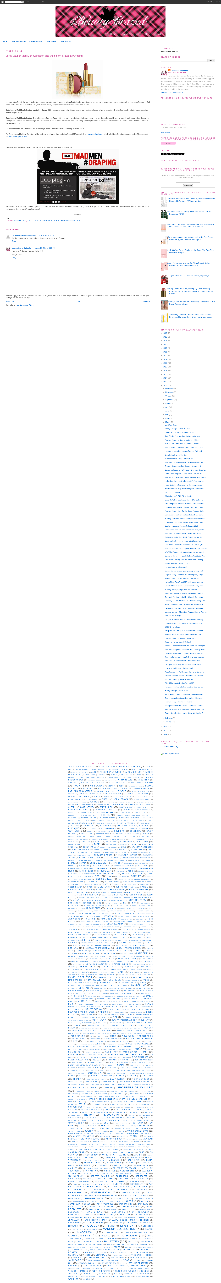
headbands (89, 1214)
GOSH (98, 876)
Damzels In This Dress (78, 839)
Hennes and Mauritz (121, 897)
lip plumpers (96, 1223)
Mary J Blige (90, 983)
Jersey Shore (144, 916)
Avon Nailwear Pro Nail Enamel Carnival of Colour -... (184, 672)
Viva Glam (148, 1139)
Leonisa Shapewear (79, 961)
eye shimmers (96, 1189)
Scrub (120, 1076)
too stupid (73, 1274)
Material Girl (74, 985)
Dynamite (122, 850)
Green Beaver (75, 887)
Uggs (112, 1131)
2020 (165, 356)
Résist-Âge (92, 1070)
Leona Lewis (146, 959)
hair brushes (125, 1204)
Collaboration (109, 828)
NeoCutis (146, 1006)
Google (117, 884)
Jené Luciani (95, 916)
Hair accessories (138, 890)
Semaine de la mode (96, 1079)
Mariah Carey (114, 980)
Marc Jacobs (75, 980)
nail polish (127, 1235)
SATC (102, 1070)
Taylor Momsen (101, 1112)
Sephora (117, 1078)
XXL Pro (141, 1147)
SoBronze (134, 1093)
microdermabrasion (136, 1232)
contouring (122, 1176)
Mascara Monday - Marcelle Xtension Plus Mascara (184, 676)
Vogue (96, 1141)
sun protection (93, 1266)
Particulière (74, 1033)
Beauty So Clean (105, 791)
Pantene (106, 1031)
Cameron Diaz (126, 807)
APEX (70, 769)
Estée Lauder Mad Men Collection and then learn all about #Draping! (44, 55)
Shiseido (93, 1088)
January (168, 722)
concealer (75, 1176)
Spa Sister (145, 1096)
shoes (149, 1255)
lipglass (73, 1226)
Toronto (106, 1125)
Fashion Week (104, 868)
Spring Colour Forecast (134, 1099)
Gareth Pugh (122, 876)
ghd (119, 1201)
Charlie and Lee (88, 818)
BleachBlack (91, 799)
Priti (99, 1044)
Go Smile (75, 884)
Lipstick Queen (120, 964)
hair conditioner (102, 1206)
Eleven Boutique (138, 852)
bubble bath (141, 1165)
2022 (165, 348)
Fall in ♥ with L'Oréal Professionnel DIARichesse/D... (184, 694)
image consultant (105, 1217)
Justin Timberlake (91, 929)
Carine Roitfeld (142, 810)
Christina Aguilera (126, 823)
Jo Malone (90, 919)
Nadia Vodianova (86, 1004)
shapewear (119, 1255)
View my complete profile (172, 92)
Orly (105, 1025)
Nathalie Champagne (90, 1006)
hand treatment (140, 1212)
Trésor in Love (122, 1128)
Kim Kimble (119, 940)
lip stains (132, 1223)
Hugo (98, 903)
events (118, 1184)
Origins (77, 1025)
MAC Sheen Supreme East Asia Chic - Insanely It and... (186, 650)
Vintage (129, 1139)
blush (115, 1160)
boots (132, 1163)
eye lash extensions (119, 1187)
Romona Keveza (85, 1068)
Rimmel (126, 1060)
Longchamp (76, 969)
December (169, 388)
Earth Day (136, 850)
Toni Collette (121, 1123)
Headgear (106, 895)
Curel (146, 834)
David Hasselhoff (136, 839)
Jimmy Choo (74, 919)
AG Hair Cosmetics (129, 767)
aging (105, 1155)
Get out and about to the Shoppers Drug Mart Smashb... (185, 470)
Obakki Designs (132, 1017)
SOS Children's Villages (139, 1070)
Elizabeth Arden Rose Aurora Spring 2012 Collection (184, 500)
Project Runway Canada (137, 1044)
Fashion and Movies (126, 868)
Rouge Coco (110, 1068)
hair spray (95, 1209)
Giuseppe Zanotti (76, 882)
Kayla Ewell (137, 935)
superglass (73, 1268)
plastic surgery (139, 1244)
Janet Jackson (99, 911)
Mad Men (55, 221)
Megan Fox (84, 988)
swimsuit (87, 1268)
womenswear (142, 1276)
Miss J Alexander (99, 993)
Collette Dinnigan (129, 828)
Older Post (146, 301)
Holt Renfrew (137, 900)
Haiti (70, 892)
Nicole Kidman (119, 1012)
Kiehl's (86, 940)
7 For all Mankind (107, 766)
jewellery (74, 1220)
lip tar (146, 1223)
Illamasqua (74, 905)
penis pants (145, 1242)
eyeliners (75, 1193)
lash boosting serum (96, 1220)
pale (99, 1242)
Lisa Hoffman (139, 964)
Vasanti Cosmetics (83, 1136)
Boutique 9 (109, 802)
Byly (148, 804)
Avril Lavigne (97, 786)
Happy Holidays (133, 892)
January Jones (115, 911)
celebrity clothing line (95, 1168)
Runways (149, 1068)
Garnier (136, 876)
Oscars (141, 1025)
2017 (165, 367)
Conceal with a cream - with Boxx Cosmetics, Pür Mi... (185, 530)
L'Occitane (140, 945)
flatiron (127, 1195)
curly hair (123, 1179)
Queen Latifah (109, 1049)
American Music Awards (92, 777)
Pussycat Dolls (75, 1049)
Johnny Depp (86, 921)
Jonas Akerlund (102, 921)
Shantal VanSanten (141, 1082)
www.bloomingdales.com (18, 137)
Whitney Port (144, 1144)
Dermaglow (142, 842)
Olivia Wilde (87, 1022)
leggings (145, 1220)
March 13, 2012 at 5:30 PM (45, 248)
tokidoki (145, 1271)
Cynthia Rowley (112, 836)
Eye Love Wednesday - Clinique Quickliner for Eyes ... (185, 653)
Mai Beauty (145, 975)
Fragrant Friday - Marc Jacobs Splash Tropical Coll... (184, 511)
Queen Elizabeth (92, 1049)
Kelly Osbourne (100, 937)
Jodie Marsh (126, 919)
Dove (123, 847)
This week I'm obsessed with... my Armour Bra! (182, 661)
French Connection (132, 873)
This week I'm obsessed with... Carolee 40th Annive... (185, 462)
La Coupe (149, 951)
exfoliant (136, 1184)
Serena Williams (75, 1082)
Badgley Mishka (135, 786)
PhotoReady (95, 1038)
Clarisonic (105, 826)
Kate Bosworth (124, 932)
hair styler (112, 1209)
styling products (138, 1263)
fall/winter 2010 (131, 1193)
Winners (119, 1147)
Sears (133, 1076)
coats (95, 1173)
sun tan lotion (116, 1266)
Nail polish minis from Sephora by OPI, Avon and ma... (185, 481)
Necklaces (131, 1006)
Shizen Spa (108, 1088)
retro (104, 1252)
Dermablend (126, 842)
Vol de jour (109, 1141)
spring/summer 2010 (88, 1263)
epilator (84, 1184)
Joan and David (109, 919)
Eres (148, 860)
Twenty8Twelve (75, 1131)
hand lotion (118, 1212)
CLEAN (71, 807)
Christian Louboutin (105, 823)
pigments (120, 1244)
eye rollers (141, 1187)
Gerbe (150, 876)
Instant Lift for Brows (94, 905)
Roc (112, 1063)
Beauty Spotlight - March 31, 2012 (177, 429)
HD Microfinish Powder (80, 889)
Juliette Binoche (111, 927)
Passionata (88, 1033)
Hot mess (73, 903)
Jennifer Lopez (78, 916)
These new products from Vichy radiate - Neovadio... (184, 698)
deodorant (84, 1181)
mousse (106, 1236)
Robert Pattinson (144, 1060)
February (168, 718)
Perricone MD (78, 1036)
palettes (111, 1241)
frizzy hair (97, 1201)
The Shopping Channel (121, 1117)
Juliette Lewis (130, 927)
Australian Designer (117, 782)
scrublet (125, 1252)
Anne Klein (144, 780)
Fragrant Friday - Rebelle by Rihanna (178, 702)
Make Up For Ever (80, 977)
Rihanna (112, 1060)
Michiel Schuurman (111, 991)
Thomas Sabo (87, 1120)
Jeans (117, 913)
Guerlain (104, 887)
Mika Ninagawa (130, 991)
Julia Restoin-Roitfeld (139, 924)
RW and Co (74, 1052)
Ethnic (116, 863)
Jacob (141, 908)
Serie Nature (91, 1082)
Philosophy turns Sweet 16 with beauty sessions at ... (185, 522)
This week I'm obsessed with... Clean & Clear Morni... (185, 597)
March (167, 422)
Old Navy (145, 1020)
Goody (105, 884)
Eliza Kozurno (83, 855)
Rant (145, 1052)
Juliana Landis (74, 927)
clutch (85, 1173)
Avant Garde (135, 782)
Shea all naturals (142, 1084)
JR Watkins (111, 908)
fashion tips (91, 1195)
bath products (87, 1157)
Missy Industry (146, 993)
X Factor (130, 1147)
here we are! (165, 132)
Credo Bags (86, 834)
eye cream (93, 1187)
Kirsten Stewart (88, 943)
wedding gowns (88, 1276)
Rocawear (123, 1062)
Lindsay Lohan (133, 961)
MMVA (138, 972)
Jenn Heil (129, 913)
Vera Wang (105, 1136)
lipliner (111, 1226)
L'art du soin (83, 951)
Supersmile (139, 1107)
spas (137, 1260)
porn (127, 1247)
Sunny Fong (107, 1107)
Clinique (73, 828)
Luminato (85, 972)
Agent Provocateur (142, 769)
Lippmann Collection (97, 964)
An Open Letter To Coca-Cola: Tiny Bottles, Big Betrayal (188, 276)
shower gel (97, 1258)
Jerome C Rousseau (126, 916)
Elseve (71, 860)
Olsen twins (101, 1022)
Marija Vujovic (132, 980)
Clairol (75, 826)
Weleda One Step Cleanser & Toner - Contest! (182, 444)
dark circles (141, 1179)
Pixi (75, 1041)
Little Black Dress (110, 967)
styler (123, 1263)
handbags (73, 1215)
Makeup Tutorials (107, 977)
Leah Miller (108, 959)
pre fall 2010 (96, 1250)
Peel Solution (135, 1033)
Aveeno (149, 783)
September (169, 400)
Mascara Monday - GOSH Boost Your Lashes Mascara (185, 477)
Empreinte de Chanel (104, 860)
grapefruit (74, 1204)
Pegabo (149, 1033)
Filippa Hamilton (145, 871)
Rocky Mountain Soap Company (84, 1065)
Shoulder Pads (83, 1091)
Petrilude (101, 1036)
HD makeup (101, 889)
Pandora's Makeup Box (84, 1030)
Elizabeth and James (89, 857)
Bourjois (94, 802)
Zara (106, 1152)
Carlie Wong (86, 812)
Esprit (82, 863)
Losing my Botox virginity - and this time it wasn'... (183, 664)
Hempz (105, 897)
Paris (119, 1030)
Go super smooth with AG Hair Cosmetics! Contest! (184, 706)
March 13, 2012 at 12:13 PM (43, 235)
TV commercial (123, 1109)
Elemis (125, 852)
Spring (92, 1099)
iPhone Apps (142, 1214)
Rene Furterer (140, 1057)
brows (103, 1165)
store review (109, 1263)
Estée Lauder (34, 221)
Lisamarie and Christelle (21, 248)
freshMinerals (79, 1201)
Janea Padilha (84, 911)
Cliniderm (144, 826)
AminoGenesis (115, 777)
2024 (165, 341)
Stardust (117, 1102)
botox (71, 1165)
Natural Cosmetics (112, 1006)
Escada (72, 863)
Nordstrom (126, 1014)
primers (128, 1250)
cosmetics (73, 1179)
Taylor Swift (118, 1112)
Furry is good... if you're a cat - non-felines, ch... (183, 578)
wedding (72, 1276)
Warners (85, 1144)
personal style (94, 1244)
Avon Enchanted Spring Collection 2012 (179, 459)
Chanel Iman (122, 815)
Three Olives (143, 1120)
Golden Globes (91, 884)
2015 (165, 374)
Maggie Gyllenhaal (128, 975)
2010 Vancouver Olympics (81, 766)
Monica (136, 996)
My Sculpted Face (111, 1001)
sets (88, 1255)
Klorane (123, 943)
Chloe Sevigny (138, 820)
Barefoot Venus (140, 788)
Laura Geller (136, 956)
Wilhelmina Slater (76, 1147)
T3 (101, 1109)
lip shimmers (115, 1223)
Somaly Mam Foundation (108, 1096)
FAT (109, 866)
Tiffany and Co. (76, 1123)
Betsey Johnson (113, 794)
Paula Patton (119, 1033)
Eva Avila (128, 863)
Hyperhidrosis (112, 903)
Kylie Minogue (122, 945)
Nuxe (104, 1017)
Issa (81, 908)
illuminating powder (79, 1217)
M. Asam (104, 972)
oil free (99, 1238)
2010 (165, 730)
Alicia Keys (90, 774)
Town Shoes (143, 1125)
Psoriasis (97, 1046)
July (167, 407)
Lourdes (149, 969)
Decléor (86, 842)
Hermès (76, 900)
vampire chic (104, 1274)
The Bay (89, 1115)
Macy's (81, 975)
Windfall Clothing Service (100, 1147)
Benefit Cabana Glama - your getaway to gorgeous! (184, 571)
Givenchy (93, 881)
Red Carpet (138, 1054)
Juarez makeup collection (91, 924)
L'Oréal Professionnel (128, 948)
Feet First (120, 871)
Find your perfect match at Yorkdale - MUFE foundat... (185, 504)
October (168, 396)
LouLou (106, 969)
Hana (105, 892)
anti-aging (120, 1155)
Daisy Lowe (144, 836)
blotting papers (96, 1160)
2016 (165, 371)
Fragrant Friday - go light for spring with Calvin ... (183, 440)
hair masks (131, 1206)
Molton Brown (123, 996)
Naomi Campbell (134, 1004)
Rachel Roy (111, 1052)
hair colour (75, 1207)
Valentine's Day (95, 1134)
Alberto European (79, 772)
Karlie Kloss (94, 932)
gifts (129, 1201)
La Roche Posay (90, 953)
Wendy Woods (109, 1144)
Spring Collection (108, 1099)
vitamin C (129, 1274)
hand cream (94, 1212)
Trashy (94, 1128)
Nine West (86, 1015)
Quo (137, 1049)
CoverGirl (135, 831)
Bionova (71, 796)
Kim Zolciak (133, 940)
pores (117, 1247)
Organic (148, 1023)
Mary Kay (106, 983)
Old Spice (73, 1022)
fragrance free (121, 1199)
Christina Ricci (146, 823)
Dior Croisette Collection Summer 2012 (179, 432)
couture (86, 1179)
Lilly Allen (117, 961)
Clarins (89, 826)
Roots (98, 1068)
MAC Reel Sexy (171, 425)
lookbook (148, 1226)
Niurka (101, 1014)
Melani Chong (100, 988)
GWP (109, 876)
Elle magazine (111, 857)
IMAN (125, 903)
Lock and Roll (146, 967)
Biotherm (84, 796)
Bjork (106, 796)
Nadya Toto (103, 1004)
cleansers (127, 1171)
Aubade (84, 782)
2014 (165, 378)
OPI (115, 1017)
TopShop (92, 1125)
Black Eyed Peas (142, 796)
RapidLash (73, 1054)
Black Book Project (122, 796)
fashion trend (110, 1195)
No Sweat (112, 1014)
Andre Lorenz (133, 777)
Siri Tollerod (143, 1091)
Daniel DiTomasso (100, 839)
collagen (107, 1173)
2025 (165, 337)
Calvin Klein (106, 807)
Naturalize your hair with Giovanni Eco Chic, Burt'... (184, 687)
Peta (92, 1036)
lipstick (46, 221)
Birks (97, 796)
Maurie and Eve (92, 985)
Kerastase (136, 937)
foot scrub (74, 1199)
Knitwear (137, 943)
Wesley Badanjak (126, 1144)
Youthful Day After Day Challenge (98, 1149)
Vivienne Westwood (80, 1141)
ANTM (148, 766)
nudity (89, 1238)
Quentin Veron (125, 1049)
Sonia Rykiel (129, 1096)
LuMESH (74, 972)
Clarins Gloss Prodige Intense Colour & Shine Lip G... (185, 713)
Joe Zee (139, 919)
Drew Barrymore (80, 850)
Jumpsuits (145, 927)
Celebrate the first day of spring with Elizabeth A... (183, 541)
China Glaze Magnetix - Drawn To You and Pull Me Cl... (185, 474)
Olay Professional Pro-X (124, 1020)
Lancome (142, 953)
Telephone (75, 1115)
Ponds (112, 1041)
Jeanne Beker (88, 913)
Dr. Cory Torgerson (142, 847)
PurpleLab (145, 1046)
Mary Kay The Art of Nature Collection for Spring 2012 (185, 601)
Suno (118, 1107)
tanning (72, 1271)
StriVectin (98, 1104)
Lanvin (71, 956)
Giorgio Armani (104, 879)
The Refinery (144, 1115)
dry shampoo (118, 1181)
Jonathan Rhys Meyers (122, 921)
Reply (14, 241)
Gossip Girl (130, 884)
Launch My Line (119, 956)
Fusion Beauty (84, 876)
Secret (77, 1079)
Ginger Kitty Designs (81, 879)
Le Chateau (94, 959)
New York (144, 1009)
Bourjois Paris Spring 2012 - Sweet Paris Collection (184, 631)
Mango (125, 977)
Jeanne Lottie (105, 913)
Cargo (126, 810)
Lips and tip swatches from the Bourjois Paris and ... (184, 451)
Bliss (105, 799)
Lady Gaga (109, 953)
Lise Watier (86, 967)
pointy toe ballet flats (99, 1247)
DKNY (132, 836)
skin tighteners (96, 1260)
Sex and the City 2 (109, 1082)
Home (5, 41)
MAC (120, 972)
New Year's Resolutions (122, 1009)
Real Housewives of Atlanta (95, 1054)
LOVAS (126, 951)
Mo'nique (92, 996)
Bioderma (143, 794)
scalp (113, 1252)
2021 (165, 352)
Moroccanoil (131, 999)
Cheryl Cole (123, 820)
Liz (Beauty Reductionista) (22, 235)
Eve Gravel (84, 866)
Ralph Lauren (130, 1052)
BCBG (121, 786)
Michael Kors (75, 991)
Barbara (125, 788)
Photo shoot (78, 1038)
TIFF (108, 1110)
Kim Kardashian (103, 940)
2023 (165, 344)
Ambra (138, 774)
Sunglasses (92, 1107)
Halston (96, 892)
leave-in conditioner (123, 1220)
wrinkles (73, 1279)
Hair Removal (117, 890)
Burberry (118, 804)
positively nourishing (143, 1247)
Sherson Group (76, 1088)
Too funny (137, 1123)
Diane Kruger (74, 844)
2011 (165, 727)
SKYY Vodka (120, 1070)
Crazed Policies (65, 41)
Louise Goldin (136, 969)
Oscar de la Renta (122, 1025)
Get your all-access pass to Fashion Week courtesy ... (185, 620)
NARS (71, 1004)
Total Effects (126, 1125)
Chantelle (135, 815)
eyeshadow (100, 1192)
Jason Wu (130, 911)
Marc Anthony (140, 977)
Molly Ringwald (106, 996)
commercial (141, 1173)
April (167, 418)
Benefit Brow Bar (141, 791)
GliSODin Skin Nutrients (133, 882)
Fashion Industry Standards (80, 868)
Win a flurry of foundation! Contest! (178, 642)
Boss (84, 802)
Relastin (125, 1057)
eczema (149, 1181)
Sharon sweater (94, 1084)
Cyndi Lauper (95, 836)
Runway (136, 1068)
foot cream (141, 1195)
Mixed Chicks (77, 996)
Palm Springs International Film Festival (121, 1028)
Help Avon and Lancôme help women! (179, 668)
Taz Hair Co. (135, 1112)
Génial (134, 887)
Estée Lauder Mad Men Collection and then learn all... (185, 605)
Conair (144, 828)
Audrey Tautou (98, 782)
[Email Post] (8, 218)
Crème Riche (118, 834)
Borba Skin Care (142, 799)
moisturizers (79, 1235)
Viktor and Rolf (114, 1139)
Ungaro (121, 1131)
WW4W (136, 1141)
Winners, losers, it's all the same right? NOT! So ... (184, 635)
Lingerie (148, 961)
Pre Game (136, 1041)
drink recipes (101, 1181)
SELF (109, 1070)
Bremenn (141, 802)
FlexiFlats (76, 873)
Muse (97, 1001)
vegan (117, 1274)
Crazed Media (51, 41)
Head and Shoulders (87, 895)
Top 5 (81, 1125)
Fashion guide (86, 871)
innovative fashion (126, 1217)
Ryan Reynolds (77, 1070)
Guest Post (121, 887)
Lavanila (82, 959)
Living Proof (130, 967)
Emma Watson (84, 860)
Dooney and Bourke (109, 847)
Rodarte (109, 1065)
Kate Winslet (84, 935)
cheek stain (110, 1171)
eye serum (74, 1189)
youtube (87, 1279)
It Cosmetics (93, 908)
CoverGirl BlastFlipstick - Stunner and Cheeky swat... (185, 586)
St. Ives (79, 1102)
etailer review (100, 1184)
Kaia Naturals (110, 929)
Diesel (87, 844)
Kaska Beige (108, 932)
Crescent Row (102, 834)
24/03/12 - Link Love (172, 492)
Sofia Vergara (87, 1096)
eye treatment (120, 1189)
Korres (149, 943)
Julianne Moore (93, 927)
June (167, 411)
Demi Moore (111, 842)
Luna (95, 972)
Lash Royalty (101, 956)
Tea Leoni (148, 1112)
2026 (165, 333)
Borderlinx (73, 802)
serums (73, 1255)
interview (144, 1217)
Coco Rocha (92, 828)
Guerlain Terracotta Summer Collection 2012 (181, 526)
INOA (134, 903)
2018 (165, 363)
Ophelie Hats (115, 1022)
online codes (128, 1238)
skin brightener (139, 1258)
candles (72, 1168)
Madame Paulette (95, 975)
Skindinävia (87, 1093)
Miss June (114, 993)
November (169, 392)
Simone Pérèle (127, 1091)
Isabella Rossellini (141, 905)
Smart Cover (101, 1093)
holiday (125, 1214)
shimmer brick (135, 1255)
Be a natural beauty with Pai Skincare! (179, 679)
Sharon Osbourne (76, 1084)
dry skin (135, 1181)
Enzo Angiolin (136, 860)
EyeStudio (98, 866)
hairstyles (74, 1212)
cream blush (20, 221)
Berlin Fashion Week (90, 794)
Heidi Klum (119, 895)
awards (138, 1155)
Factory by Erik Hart (124, 866)
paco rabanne (84, 1242)
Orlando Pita (93, 1025)
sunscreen (138, 1266)
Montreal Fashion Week (82, 999)
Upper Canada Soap (137, 1131)
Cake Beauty (87, 807)
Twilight (89, 1131)
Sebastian (147, 1076)
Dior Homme (111, 844)
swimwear (100, 1268)
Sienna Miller (100, 1091)
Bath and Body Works (80, 791)
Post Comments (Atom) (25, 305)
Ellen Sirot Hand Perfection (136, 857)
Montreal (148, 996)
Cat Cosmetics (125, 812)
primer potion (112, 1250)
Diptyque (124, 844)
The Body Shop (111, 1115)
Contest (73, 831)
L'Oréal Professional (98, 948)
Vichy (133, 1136)
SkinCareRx (73, 1093)
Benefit (122, 791)
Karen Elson (144, 929)
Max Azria (109, 985)
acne (141, 1152)
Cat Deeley (140, 812)
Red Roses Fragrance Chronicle (103, 1057)
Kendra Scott (119, 937)
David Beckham (118, 839)
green (87, 1204)
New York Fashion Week (81, 1012)
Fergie (131, 871)
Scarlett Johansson (101, 1076)
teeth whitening (101, 1271)
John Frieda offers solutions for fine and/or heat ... (183, 436)
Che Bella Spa (83, 820)
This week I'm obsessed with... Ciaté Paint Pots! (183, 534)
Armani (72, 783)
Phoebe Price (146, 1036)
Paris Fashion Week (137, 1030)
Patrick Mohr (104, 1033)
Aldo (93, 772)
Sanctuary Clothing (126, 1073)
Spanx (71, 1099)
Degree (98, 842)
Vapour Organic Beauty (140, 1134)
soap (126, 1260)
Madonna (111, 975)
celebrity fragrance (125, 1168)
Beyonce (129, 794)
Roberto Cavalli (96, 1062)
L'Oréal (73, 948)
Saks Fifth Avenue (76, 1073)
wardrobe (144, 1274)
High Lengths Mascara (95, 900)
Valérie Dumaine (116, 1133)
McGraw (71, 988)
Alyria (114, 774)
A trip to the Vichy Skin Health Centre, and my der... (184, 537)
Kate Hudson (139, 932)
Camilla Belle (143, 807)
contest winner (100, 1176)
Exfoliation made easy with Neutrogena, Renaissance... (185, 489)
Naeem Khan (117, 1004)
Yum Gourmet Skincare (133, 1149)
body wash (114, 1163)
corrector (142, 1176)
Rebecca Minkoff (119, 1054)
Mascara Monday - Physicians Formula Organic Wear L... (186, 612)
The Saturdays (93, 1118)
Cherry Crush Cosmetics (103, 820)
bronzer (85, 1165)
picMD (109, 1244)
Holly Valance (117, 900)
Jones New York (143, 921)
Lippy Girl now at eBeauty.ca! (176, 567)
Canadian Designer (78, 810)
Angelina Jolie (94, 780)
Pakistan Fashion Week (89, 1028)
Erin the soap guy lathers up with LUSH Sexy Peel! (184, 507)
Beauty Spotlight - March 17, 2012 (177, 563)
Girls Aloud (124, 879)
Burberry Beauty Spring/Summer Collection (181, 590)
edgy (75, 1184)
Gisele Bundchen (142, 879)
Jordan (71, 924)
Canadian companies (106, 810)
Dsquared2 (109, 850)
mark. (149, 1229)
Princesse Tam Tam (86, 1044)
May (167, 415)
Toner (106, 1123)
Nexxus (104, 1012)
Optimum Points (132, 1022)
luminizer (77, 1229)
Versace (121, 1136)
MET (131, 972)
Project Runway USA (78, 1046)
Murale (82, 1001)
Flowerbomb (89, 873)
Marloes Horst (75, 983)
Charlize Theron (107, 818)
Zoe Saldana (127, 1152)
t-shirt (112, 1268)
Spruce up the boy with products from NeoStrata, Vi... (185, 556)
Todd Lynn (94, 1123)
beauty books (113, 1158)
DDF (124, 836)
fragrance (94, 1198)
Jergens (108, 916)
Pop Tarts (123, 1041)
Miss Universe (129, 993)
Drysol (97, 850)
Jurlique (72, 929)
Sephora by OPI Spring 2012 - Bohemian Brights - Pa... (185, 608)
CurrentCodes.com (76, 836)
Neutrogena (93, 1009)
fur (111, 1201)
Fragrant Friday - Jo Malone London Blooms (181, 638)
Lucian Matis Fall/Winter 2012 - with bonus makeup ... (185, 582)
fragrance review (143, 1199)
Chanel (105, 815)
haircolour (145, 1209)
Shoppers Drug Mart (135, 1087)
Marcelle (94, 980)
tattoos (84, 1271)
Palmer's (148, 1028)
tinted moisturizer (125, 1271)
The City (131, 1115)
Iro (109, 905)
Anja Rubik (109, 780)
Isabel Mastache (121, 905)
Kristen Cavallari (81, 945)
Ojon (93, 1020)
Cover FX (119, 831)
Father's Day (104, 871)
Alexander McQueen (110, 772)
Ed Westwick (96, 852)
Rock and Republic (141, 1062)
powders (77, 1250)
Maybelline (138, 985)
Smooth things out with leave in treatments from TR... (185, 623)
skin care (74, 1260)
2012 (165, 386)
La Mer (74, 953)
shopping (78, 1258)
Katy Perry (120, 935)
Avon (77, 785)
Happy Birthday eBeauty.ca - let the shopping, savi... (184, 485)
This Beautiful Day (170, 747)
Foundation (107, 873)
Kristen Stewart (102, 945)
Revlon (96, 1060)
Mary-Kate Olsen (127, 983)
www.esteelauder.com (95, 134)
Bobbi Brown (120, 799)
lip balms (74, 1222)
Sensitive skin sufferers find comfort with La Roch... (184, 515)
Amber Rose (126, 774)
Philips (113, 1036)
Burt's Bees (134, 804)
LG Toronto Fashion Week (105, 951)
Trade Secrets (76, 1128)
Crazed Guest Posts (18, 41)
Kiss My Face (106, 943)
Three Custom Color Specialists (114, 1120)
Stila (82, 1104)
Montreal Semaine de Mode (108, 999)
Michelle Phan (92, 991)
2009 (165, 734)
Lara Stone (84, 956)
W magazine (124, 1141)
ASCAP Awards (82, 769)
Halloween (82, 892)
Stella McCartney (133, 1102)
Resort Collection (78, 1060)
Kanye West (128, 929)
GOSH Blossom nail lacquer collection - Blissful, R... (184, 545)
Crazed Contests (35, 41)
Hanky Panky (116, 892)
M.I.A (113, 972)
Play (85, 1041)
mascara (84, 1232)
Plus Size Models (98, 1041)
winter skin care (121, 1276)
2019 (165, 359)
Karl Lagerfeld (76, 932)
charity (91, 1171)
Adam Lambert (98, 769)
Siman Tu (113, 1091)
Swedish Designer (89, 1109)
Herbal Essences (143, 898)
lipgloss (90, 1225)
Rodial (120, 1065)
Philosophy (128, 1036)
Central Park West (89, 815)
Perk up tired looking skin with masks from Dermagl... (185, 560)
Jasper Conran (143, 911)
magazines (92, 1229)
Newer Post (10, 301)
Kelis (85, 937)
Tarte (85, 1112)
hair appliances (104, 1204)
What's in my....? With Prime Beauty (178, 496)
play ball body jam (77, 1247)
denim (71, 1181)
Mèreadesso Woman (141, 1001)
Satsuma (83, 1076)
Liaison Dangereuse (100, 961)
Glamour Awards (112, 882)
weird (102, 1276)
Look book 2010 (91, 969)
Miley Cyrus (82, 993)
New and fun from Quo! (173, 616)
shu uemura (117, 1258)
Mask (143, 983)
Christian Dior (84, 823)
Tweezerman (141, 1128)
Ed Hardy (82, 852)
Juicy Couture (115, 924)
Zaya (115, 1152)
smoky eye (113, 1260)
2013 (165, 382)
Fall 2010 (143, 866)
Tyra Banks (102, 1131)
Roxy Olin (124, 1068)
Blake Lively (74, 799)
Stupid (131, 1104)
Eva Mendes (140, 863)
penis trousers (75, 1244)
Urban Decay (75, 1134)
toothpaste (89, 1274)
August (168, 403)
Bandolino (88, 788)
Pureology (130, 1047)
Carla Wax (73, 812)
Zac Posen (95, 1152)
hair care (142, 1204)
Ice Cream (145, 903)
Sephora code (141, 1079)
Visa (138, 1139)
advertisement (90, 1155)
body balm (134, 1160)
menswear (112, 1232)
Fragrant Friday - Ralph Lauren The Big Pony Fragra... (185, 575)
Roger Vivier (136, 1065)
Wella (95, 1144)
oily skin (112, 1239)
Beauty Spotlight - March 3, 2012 (177, 691)
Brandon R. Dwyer (126, 802)
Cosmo (90, 831)
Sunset (127, 1107)
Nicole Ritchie (135, 1012)
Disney (134, 844)
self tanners (140, 1252)
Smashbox (117, 1093)
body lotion (92, 1163)
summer (72, 1266)
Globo (150, 882)
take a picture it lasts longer (135, 1268)
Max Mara (122, 985)
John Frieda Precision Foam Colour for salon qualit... (184, 657)
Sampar (110, 1073)
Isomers (71, 908)
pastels (132, 1242)
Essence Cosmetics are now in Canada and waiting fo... (185, 646)
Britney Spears (85, 804)
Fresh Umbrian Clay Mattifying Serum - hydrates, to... (185, 593)
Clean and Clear (126, 826)
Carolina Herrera (105, 812)
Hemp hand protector (89, 897)
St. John (90, 1102)
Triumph (106, 1128)
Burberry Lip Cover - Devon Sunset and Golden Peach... (185, 519)
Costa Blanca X (103, 831)
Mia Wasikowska (143, 988)
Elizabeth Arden (103, 855)
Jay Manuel (73, 913)
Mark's (146, 980)
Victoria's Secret (91, 1139)
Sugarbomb (144, 1104)
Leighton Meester (127, 959)
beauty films (133, 1157)
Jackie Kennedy (127, 908)
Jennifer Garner (145, 913)
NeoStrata (74, 1009)
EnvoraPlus (122, 860)
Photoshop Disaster (113, 1038)
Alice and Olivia (133, 772)
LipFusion (77, 964)
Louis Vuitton (119, 969)
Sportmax (81, 1099)
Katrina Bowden (103, 935)
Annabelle (125, 780)
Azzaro (111, 786)
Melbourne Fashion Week (120, 988)
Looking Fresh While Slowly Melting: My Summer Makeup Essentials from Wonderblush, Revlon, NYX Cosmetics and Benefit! (190, 291)
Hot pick (86, 903)
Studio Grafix (116, 1104)
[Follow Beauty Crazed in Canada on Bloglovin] (168, 145)
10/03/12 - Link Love (172, 627)
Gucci (90, 887)
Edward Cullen (112, 852)
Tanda (139, 1109)
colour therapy (123, 1173)
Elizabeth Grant (127, 855)
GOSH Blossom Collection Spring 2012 (179, 683)
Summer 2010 (75, 1107)
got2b (144, 1201)
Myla (126, 1001)
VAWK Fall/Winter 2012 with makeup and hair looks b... (185, 552)
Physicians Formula (139, 1038)
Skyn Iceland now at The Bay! (176, 455)
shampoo (101, 1255)
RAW (148, 1049)
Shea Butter (124, 1084)
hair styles (128, 1209)
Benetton (72, 794)
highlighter (105, 1214)
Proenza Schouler (114, 1044)
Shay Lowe (109, 1084)
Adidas (125, 769)
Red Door (81, 1057)
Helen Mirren (136, 895)
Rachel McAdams (92, 1052)
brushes (120, 1165)
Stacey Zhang (103, 1102)
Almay (102, 775)
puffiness (90, 1252)
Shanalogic (125, 1082)
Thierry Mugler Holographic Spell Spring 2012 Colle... (184, 447)
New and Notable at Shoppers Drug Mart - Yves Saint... (185, 709)
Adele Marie (113, 769)
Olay (103, 1020)
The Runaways (74, 1118)
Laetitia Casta (126, 953)
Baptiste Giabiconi (107, 788)
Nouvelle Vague (89, 1017)
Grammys (145, 884)
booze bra (145, 1163)
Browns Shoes (103, 804)
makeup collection (70, 221)
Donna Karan (89, 847)
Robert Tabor (78, 1062)
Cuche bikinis (133, 834)
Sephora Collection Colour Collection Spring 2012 (183, 466)
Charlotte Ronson (129, 818)
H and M (144, 887)
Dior (97, 844)
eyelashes (141, 1189)
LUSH (135, 951)
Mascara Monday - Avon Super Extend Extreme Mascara (186, 548)
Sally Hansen (95, 1073)
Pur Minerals (112, 1047)
